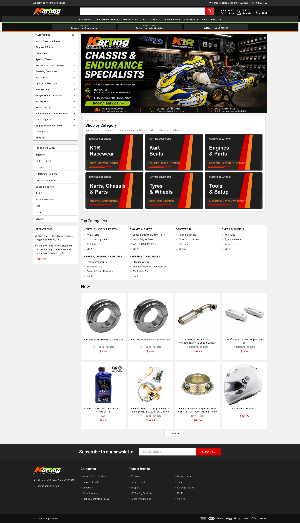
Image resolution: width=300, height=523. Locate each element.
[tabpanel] (174, 73)
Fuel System (42, 89)
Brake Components (97, 261)
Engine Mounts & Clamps (49, 125)
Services (155, 19)
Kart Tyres (230, 234)
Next (260, 73)
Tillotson (40, 154)
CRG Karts (92, 243)
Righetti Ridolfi (44, 160)
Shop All (40, 137)
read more (40, 258)
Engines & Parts (44, 47)
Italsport (40, 167)
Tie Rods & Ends (141, 271)
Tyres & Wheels (44, 59)
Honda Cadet (191, 19)
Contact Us (85, 19)
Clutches (183, 243)
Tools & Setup (43, 107)
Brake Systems (94, 266)
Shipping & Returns (107, 19)
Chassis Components (98, 239)
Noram (39, 212)
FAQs (144, 19)
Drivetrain (41, 53)
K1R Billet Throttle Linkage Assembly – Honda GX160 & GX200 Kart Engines (150, 410)
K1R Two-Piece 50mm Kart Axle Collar (103, 339)
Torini (39, 192)
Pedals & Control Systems (100, 271)
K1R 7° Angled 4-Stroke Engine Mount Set (244, 341)
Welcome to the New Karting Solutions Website (54, 238)
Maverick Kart (172, 19)
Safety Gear (42, 101)
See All (90, 248)
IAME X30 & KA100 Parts (145, 243)
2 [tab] (171, 107)
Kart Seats (42, 77)
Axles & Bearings (187, 234)
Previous (88, 73)
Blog (204, 19)
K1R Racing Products (47, 173)
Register (247, 12)
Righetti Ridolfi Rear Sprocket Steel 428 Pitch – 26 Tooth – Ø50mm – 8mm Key (197, 410)
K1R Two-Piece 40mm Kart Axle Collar (150, 339)
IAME (38, 205)
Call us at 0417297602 (49, 485)
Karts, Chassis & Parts (48, 41)
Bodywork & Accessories (49, 95)
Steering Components (48, 71)
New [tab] (85, 286)
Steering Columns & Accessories (150, 266)
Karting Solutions (45, 199)
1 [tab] (168, 107)
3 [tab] (174, 107)
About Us (215, 19)
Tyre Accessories (234, 239)
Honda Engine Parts (143, 239)
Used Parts (42, 131)
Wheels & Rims (232, 243)
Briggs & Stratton (45, 186)
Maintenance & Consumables (51, 113)
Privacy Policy (129, 19)
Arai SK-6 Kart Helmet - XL (244, 408)
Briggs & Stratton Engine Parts (149, 234)
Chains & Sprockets (189, 239)
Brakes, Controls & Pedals (50, 65)
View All (40, 218)
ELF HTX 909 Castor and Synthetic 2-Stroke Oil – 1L (103, 410)
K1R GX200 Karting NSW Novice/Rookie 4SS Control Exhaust (198, 341)
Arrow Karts (93, 234)
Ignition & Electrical (46, 83)
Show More (174, 433)
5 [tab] (179, 107)
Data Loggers (43, 119)
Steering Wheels (141, 261)
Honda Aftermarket (46, 180)
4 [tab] (177, 107)
